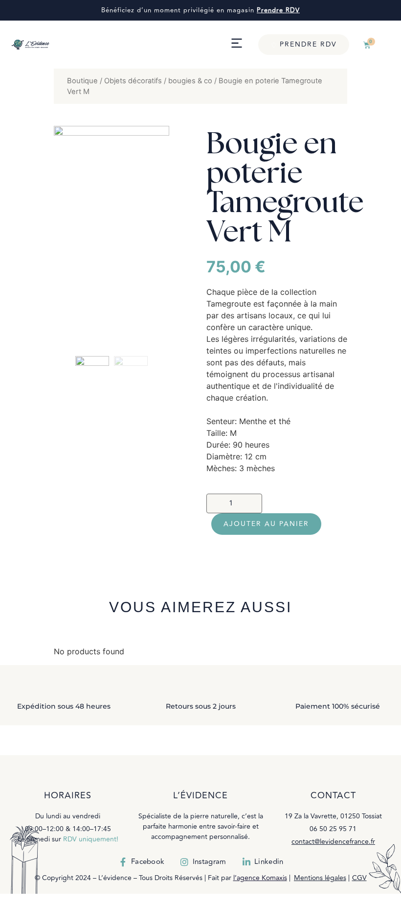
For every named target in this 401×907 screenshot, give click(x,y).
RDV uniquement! (90, 839)
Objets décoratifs (133, 80)
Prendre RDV (278, 10)
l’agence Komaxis (260, 878)
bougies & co (190, 80)
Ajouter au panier (266, 524)
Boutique (82, 80)
